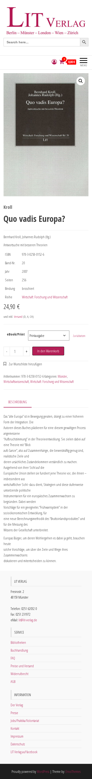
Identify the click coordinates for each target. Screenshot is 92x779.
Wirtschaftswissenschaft (16, 381)
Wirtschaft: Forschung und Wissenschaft (44, 297)
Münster (62, 376)
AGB (13, 681)
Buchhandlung (19, 650)
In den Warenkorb (48, 351)
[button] (80, 81)
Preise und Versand (22, 665)
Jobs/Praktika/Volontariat (25, 720)
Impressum (17, 736)
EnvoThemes (73, 771)
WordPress (43, 771)
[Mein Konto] (54, 62)
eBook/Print (16, 334)
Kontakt (15, 728)
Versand (18, 316)
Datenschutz (18, 744)
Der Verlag (17, 705)
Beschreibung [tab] (17, 401)
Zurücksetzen (79, 336)
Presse (14, 712)
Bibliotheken (18, 642)
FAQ (13, 658)
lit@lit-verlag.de (28, 620)
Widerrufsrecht (19, 673)
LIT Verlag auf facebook (24, 751)
